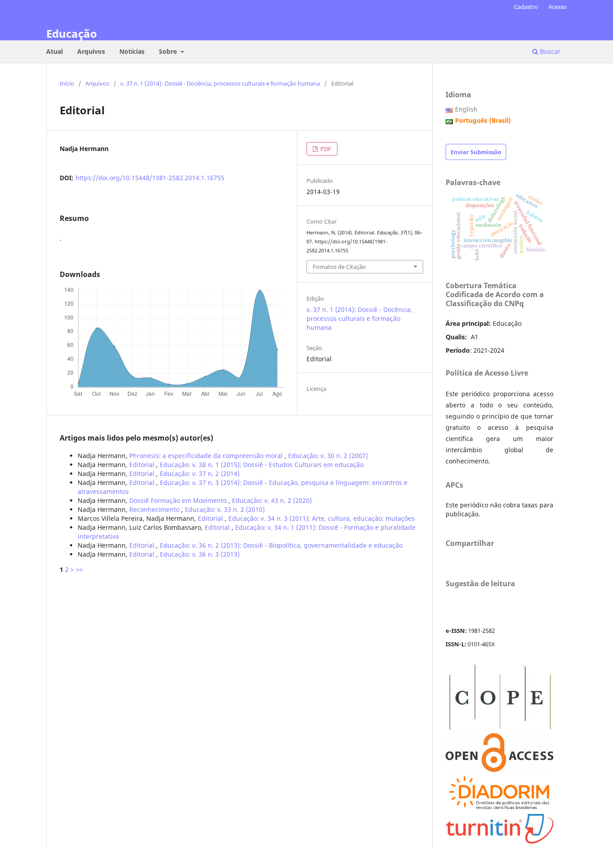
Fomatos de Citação (339, 267)
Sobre (169, 51)
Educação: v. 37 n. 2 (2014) (200, 473)
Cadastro (526, 7)
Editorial (142, 464)
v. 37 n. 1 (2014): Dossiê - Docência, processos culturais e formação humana (220, 83)
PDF (325, 149)
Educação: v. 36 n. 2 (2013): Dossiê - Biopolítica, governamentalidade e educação (281, 545)
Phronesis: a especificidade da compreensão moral (207, 455)
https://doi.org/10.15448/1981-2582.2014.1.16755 (149, 177)
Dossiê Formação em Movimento (178, 500)
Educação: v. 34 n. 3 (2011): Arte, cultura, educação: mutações (321, 518)
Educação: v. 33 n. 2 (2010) (225, 509)
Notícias (131, 51)
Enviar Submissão (476, 152)
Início (67, 83)
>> (79, 569)
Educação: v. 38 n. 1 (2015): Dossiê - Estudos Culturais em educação (261, 464)
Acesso (557, 7)
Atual (54, 51)
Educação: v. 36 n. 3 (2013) (200, 554)
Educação (71, 33)
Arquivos (91, 51)
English (466, 109)
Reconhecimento (155, 509)
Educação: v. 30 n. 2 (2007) (328, 455)
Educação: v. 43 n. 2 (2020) (272, 500)
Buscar (549, 51)
